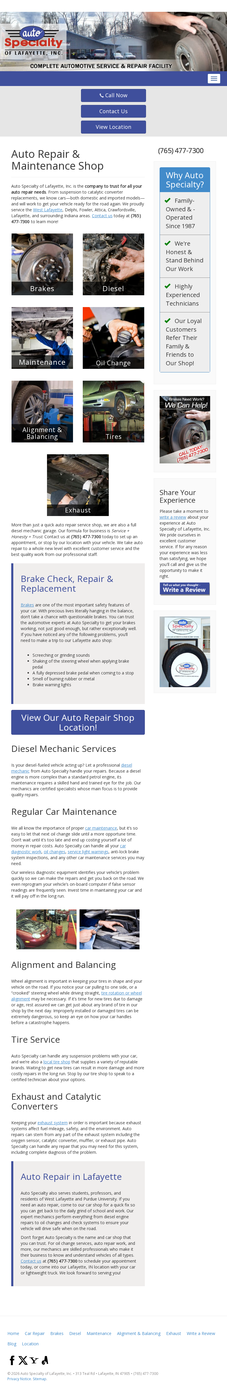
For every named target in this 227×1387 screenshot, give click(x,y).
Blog (11, 1344)
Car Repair (35, 1333)
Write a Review (201, 1333)
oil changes (54, 851)
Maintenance (99, 1333)
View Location (113, 126)
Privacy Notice (19, 1378)
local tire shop (56, 1062)
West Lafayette (47, 209)
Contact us (102, 215)
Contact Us (113, 111)
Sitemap (39, 1378)
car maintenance (101, 828)
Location (30, 1344)
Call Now (115, 95)
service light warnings (88, 851)
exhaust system (53, 1122)
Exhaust (173, 1333)
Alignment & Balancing (138, 1333)
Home (13, 1333)
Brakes (27, 605)
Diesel (75, 1333)
